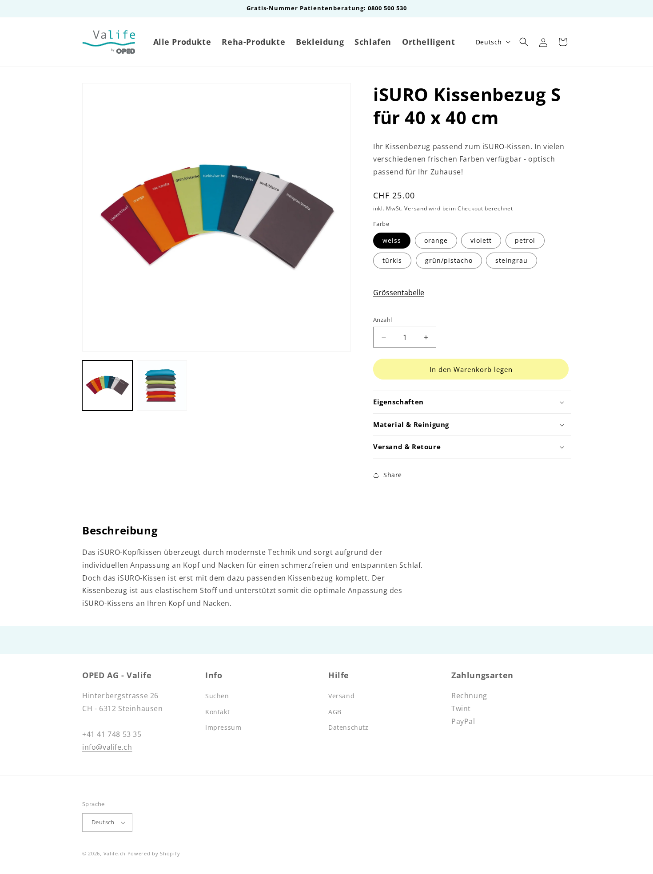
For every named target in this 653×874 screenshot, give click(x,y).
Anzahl (382, 320)
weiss (391, 240)
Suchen (217, 696)
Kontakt (217, 712)
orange (436, 240)
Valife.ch (115, 853)
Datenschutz (348, 727)
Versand (415, 208)
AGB (335, 712)
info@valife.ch (107, 747)
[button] (524, 41)
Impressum (223, 727)
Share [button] (392, 475)
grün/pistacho (449, 260)
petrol (525, 240)
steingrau (511, 260)
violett (481, 240)
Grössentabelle (398, 292)
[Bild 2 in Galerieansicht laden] (162, 385)
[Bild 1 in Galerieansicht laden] (107, 385)
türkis (392, 260)
